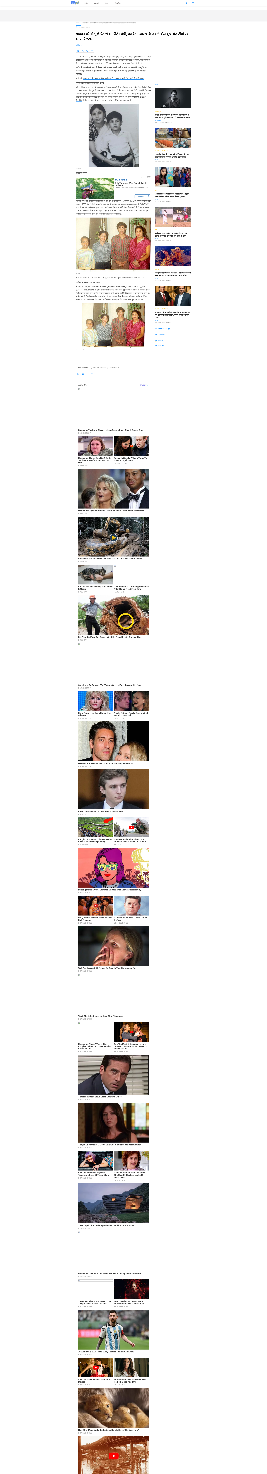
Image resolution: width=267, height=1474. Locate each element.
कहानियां (96, 3)
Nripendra (158, 120)
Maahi (156, 160)
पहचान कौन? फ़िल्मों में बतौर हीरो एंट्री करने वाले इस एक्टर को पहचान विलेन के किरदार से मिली (114, 277)
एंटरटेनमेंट (85, 23)
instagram (78, 168)
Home (78, 23)
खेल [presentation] (156, 230)
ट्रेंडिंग (86, 3)
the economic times (80, 350)
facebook (78, 273)
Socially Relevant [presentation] (162, 151)
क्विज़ (106, 3)
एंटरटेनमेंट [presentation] (157, 269)
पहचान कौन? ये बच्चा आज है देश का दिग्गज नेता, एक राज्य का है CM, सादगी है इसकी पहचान (113, 78)
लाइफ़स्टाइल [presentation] (158, 111)
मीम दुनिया (118, 3)
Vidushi (79, 45)
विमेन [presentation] (156, 190)
